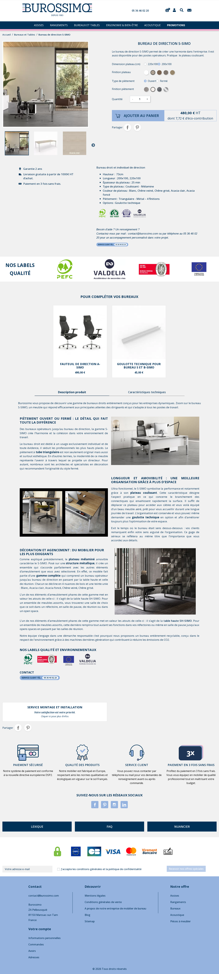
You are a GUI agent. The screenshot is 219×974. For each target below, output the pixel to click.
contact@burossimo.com (43, 895)
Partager (127, 127)
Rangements (178, 902)
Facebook (94, 804)
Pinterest (137, 127)
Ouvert (152, 81)
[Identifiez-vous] (174, 10)
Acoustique (177, 915)
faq (109, 826)
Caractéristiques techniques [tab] (147, 392)
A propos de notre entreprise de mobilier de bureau (115, 908)
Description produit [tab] (72, 392)
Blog (87, 915)
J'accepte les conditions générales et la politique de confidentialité (101, 869)
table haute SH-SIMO (178, 621)
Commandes (36, 944)
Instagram (114, 804)
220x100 (153, 64)
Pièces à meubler (180, 921)
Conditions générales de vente (103, 902)
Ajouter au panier (141, 115)
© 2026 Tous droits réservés (110, 969)
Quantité (117, 99)
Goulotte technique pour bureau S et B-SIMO (139, 365)
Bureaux (175, 908)
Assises (174, 895)
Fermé (164, 81)
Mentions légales (95, 895)
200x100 (167, 64)
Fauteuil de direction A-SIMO (80, 365)
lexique (37, 826)
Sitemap (90, 921)
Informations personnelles (44, 938)
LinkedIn (124, 804)
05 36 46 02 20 (140, 10)
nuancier (182, 826)
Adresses (33, 957)
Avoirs (32, 951)
